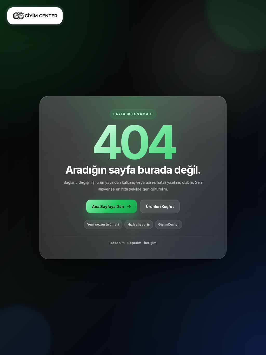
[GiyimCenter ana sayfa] (35, 15)
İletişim (150, 243)
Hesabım (117, 243)
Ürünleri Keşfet (160, 206)
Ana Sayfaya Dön (108, 206)
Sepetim (134, 243)
